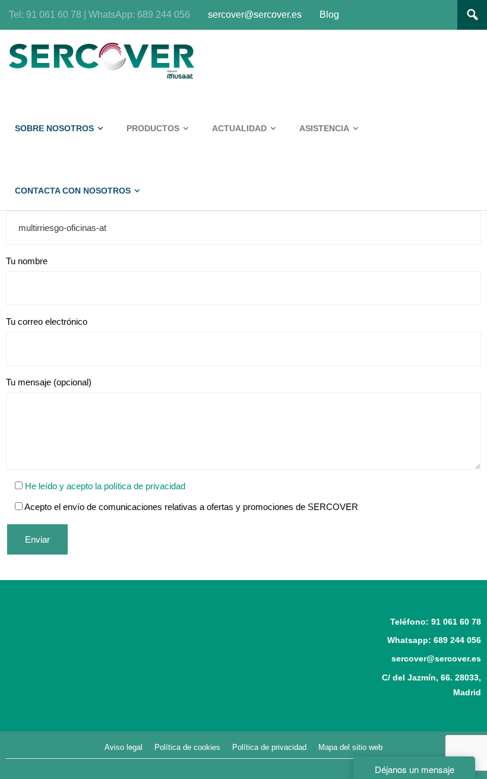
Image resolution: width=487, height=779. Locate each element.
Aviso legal (124, 747)
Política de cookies (187, 747)
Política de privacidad (269, 747)
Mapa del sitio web (350, 747)
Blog (329, 15)
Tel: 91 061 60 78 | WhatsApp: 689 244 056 (99, 15)
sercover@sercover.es (255, 15)
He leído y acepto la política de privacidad (104, 486)
